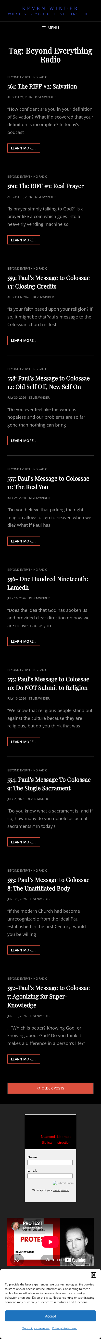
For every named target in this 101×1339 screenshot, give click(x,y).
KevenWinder (45, 97)
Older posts (53, 1088)
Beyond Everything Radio (27, 77)
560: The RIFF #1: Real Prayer (45, 185)
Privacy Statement (64, 1328)
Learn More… (25, 149)
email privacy (61, 1190)
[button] (93, 1275)
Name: (32, 1157)
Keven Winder (50, 8)
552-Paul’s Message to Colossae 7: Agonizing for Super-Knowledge (48, 996)
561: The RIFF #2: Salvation (42, 86)
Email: (32, 1170)
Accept (50, 1316)
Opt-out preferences (36, 1328)
